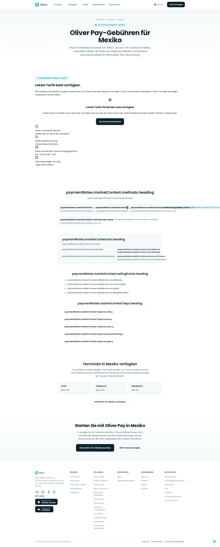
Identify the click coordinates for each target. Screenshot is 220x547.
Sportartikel (99, 503)
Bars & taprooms (101, 488)
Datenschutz (170, 476)
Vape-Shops (99, 476)
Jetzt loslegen (176, 4)
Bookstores (98, 521)
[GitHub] (54, 492)
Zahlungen (111, 19)
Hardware (74, 492)
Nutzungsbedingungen (175, 480)
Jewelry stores (100, 517)
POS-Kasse (75, 476)
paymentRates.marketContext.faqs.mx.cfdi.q (88, 311)
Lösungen (72, 4)
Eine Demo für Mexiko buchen (95, 447)
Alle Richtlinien (171, 500)
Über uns (145, 476)
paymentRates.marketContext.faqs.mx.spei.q (89, 341)
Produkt (58, 4)
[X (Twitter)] (37, 492)
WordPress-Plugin (78, 484)
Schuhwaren (99, 499)
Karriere (144, 480)
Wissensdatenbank (125, 480)
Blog (119, 476)
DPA (166, 488)
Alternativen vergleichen (99, 527)
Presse (144, 484)
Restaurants (99, 484)
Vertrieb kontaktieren (110, 121)
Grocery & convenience (99, 508)
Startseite (100, 19)
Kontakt (144, 488)
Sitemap (145, 541)
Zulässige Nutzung (173, 496)
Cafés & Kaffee (100, 480)
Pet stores (98, 513)
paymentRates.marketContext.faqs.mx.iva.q (88, 319)
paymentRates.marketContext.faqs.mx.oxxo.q (89, 326)
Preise (85, 4)
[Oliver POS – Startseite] (41, 4)
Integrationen (98, 4)
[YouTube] (43, 492)
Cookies (168, 492)
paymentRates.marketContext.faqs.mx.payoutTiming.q (94, 334)
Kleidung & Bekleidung (98, 493)
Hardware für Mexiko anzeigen (110, 401)
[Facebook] (48, 492)
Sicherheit (169, 484)
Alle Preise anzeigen (129, 447)
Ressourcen (114, 4)
